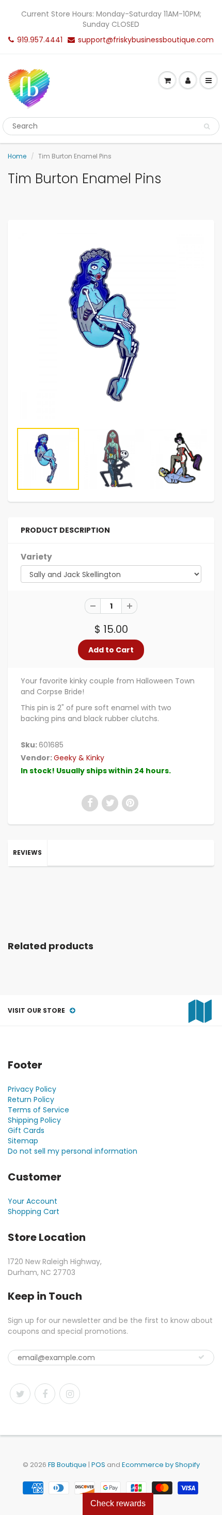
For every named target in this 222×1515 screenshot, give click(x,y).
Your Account (32, 1201)
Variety (36, 556)
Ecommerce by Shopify (161, 1465)
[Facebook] (45, 1393)
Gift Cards (26, 1130)
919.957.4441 (39, 40)
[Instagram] (69, 1393)
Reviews (27, 852)
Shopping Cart (33, 1211)
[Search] (206, 126)
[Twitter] (20, 1393)
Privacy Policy (32, 1089)
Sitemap (23, 1141)
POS (98, 1465)
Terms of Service (38, 1110)
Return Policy (31, 1099)
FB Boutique (67, 1465)
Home (17, 156)
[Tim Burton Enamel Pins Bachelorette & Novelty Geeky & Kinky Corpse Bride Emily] (111, 326)
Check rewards (118, 1503)
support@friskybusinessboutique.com (146, 40)
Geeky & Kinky (79, 758)
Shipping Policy (34, 1120)
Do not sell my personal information (72, 1151)
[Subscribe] (201, 1357)
